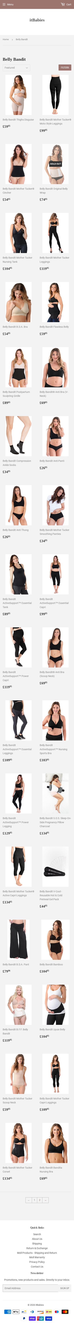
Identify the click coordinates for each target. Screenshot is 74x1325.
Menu (10, 4)
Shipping (37, 1243)
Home (6, 39)
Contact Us (37, 1266)
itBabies (37, 20)
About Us (37, 1239)
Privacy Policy (37, 1262)
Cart (68, 4)
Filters (65, 67)
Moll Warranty (37, 1257)
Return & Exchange (37, 1248)
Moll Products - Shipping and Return (37, 1252)
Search (37, 1234)
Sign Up (64, 1288)
